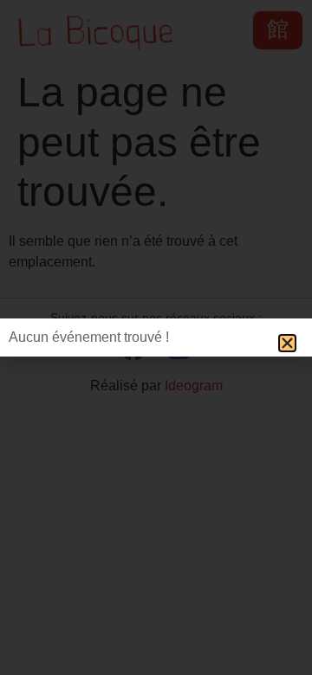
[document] (156, 337)
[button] (287, 343)
